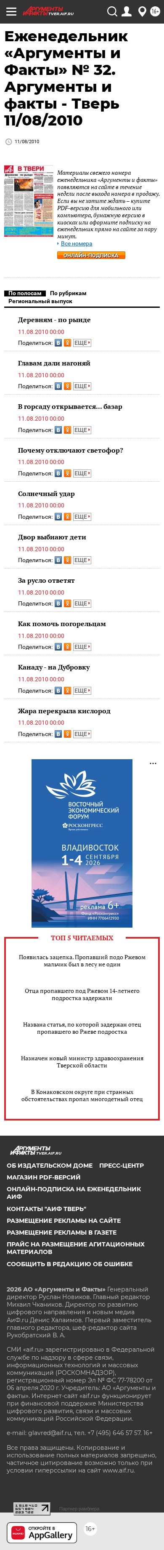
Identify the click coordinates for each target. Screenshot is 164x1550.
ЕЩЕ (81, 342)
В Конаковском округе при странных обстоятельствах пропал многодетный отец (82, 1095)
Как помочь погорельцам (62, 623)
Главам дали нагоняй (54, 363)
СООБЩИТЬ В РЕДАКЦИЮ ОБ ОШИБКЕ (69, 1264)
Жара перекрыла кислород (64, 710)
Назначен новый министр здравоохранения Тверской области (82, 1061)
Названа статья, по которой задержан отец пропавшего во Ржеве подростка (82, 1028)
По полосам (25, 293)
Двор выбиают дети (52, 537)
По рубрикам (68, 293)
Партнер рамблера (79, 1508)
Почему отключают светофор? (70, 450)
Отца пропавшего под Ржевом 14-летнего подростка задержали (82, 994)
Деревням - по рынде (54, 319)
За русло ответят (46, 580)
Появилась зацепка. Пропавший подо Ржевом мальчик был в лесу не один (82, 960)
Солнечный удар (46, 493)
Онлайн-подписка (91, 255)
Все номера (77, 243)
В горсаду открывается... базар (70, 406)
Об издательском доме (50, 1165)
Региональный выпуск (40, 301)
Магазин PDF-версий (44, 1177)
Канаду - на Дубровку (54, 667)
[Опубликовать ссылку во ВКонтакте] (58, 343)
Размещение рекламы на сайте (64, 1221)
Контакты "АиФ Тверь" (46, 1209)
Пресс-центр (121, 1165)
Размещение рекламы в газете (61, 1232)
